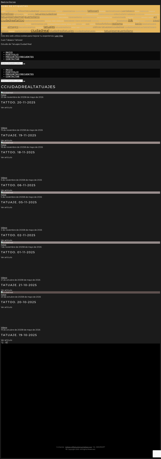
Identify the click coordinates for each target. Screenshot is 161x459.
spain (83, 24)
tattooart (93, 10)
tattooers (18, 14)
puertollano (32, 16)
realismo (117, 23)
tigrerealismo (75, 17)
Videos (4, 128)
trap (110, 17)
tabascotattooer (48, 11)
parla (77, 27)
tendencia (140, 14)
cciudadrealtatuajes (84, 31)
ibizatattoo (122, 20)
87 (7, 342)
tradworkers (44, 17)
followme (137, 31)
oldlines (97, 27)
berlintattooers (113, 11)
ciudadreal (40, 30)
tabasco (131, 14)
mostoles (11, 31)
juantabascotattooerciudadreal (57, 24)
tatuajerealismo (63, 27)
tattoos (4, 31)
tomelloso (7, 13)
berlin (138, 23)
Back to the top (8, 2)
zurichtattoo (39, 27)
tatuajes (49, 26)
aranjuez (28, 24)
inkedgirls (152, 11)
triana (25, 14)
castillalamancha (89, 17)
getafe (54, 21)
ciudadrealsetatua (134, 27)
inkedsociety (60, 21)
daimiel (59, 11)
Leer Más (59, 36)
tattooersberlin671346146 (76, 14)
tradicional (144, 11)
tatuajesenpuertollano (118, 30)
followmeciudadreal (28, 11)
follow (142, 21)
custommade (119, 17)
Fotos (3, 95)
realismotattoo (22, 31)
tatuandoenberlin (7, 24)
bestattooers (149, 27)
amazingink (131, 24)
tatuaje (137, 11)
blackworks (54, 17)
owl (87, 24)
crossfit (3, 11)
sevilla (125, 24)
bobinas (95, 21)
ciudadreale (129, 17)
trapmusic (48, 21)
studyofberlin (81, 11)
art (155, 17)
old (45, 24)
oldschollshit (120, 14)
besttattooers (149, 24)
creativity (148, 21)
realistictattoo (11, 11)
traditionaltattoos (106, 14)
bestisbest (69, 20)
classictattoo (68, 11)
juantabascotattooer (92, 14)
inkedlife (92, 24)
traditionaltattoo (86, 27)
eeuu (102, 31)
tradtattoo (136, 21)
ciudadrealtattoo (12, 20)
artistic (31, 14)
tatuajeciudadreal (106, 21)
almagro (13, 26)
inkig (114, 21)
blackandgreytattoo (103, 17)
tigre (77, 20)
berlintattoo (37, 24)
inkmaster (4, 27)
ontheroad (85, 20)
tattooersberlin (61, 14)
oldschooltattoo (63, 17)
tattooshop (144, 17)
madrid (98, 31)
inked (156, 20)
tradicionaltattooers (35, 20)
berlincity (137, 17)
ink (130, 20)
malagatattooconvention (152, 14)
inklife (74, 24)
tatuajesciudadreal (46, 13)
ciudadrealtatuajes (62, 30)
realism (73, 27)
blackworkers (20, 24)
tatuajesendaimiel (12, 16)
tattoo (79, 24)
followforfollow (103, 23)
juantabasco (127, 11)
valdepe (150, 17)
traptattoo (102, 11)
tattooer (69, 24)
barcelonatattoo (27, 27)
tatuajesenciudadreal (113, 27)
